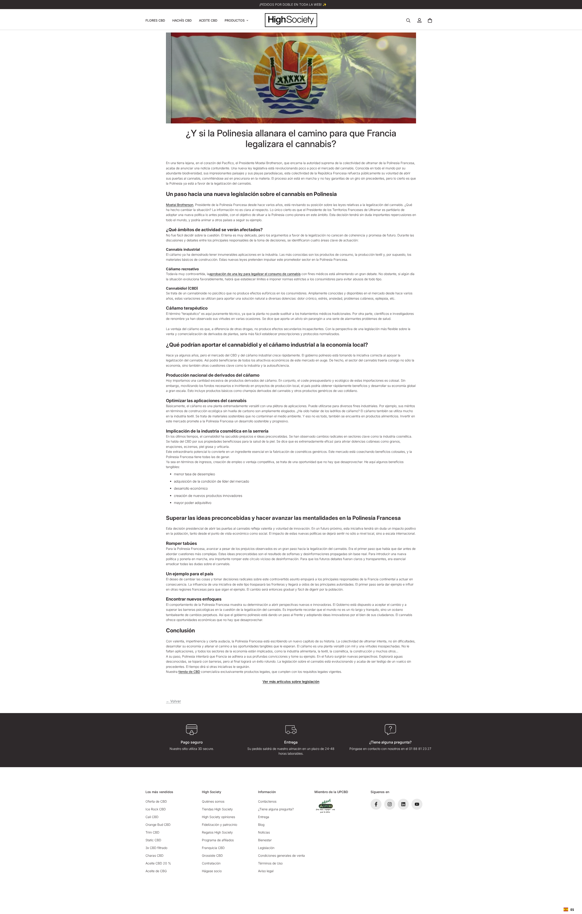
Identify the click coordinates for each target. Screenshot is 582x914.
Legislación (266, 848)
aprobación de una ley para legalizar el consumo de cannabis (255, 274)
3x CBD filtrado (156, 848)
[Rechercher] (408, 20)
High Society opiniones (218, 817)
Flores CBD (155, 20)
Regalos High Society (217, 832)
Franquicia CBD (213, 848)
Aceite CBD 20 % (158, 863)
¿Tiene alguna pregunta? (276, 809)
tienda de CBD (189, 672)
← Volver (173, 701)
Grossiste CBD (212, 855)
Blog (261, 824)
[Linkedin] (403, 804)
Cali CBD (152, 817)
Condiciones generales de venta (281, 855)
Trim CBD (152, 832)
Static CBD (153, 840)
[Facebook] (376, 804)
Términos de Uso (270, 863)
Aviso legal (265, 871)
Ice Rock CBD (156, 809)
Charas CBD (154, 855)
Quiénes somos (213, 801)
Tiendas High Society (217, 809)
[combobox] (568, 909)
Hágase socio (212, 871)
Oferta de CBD (156, 801)
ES (572, 909)
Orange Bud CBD (158, 824)
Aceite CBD (208, 20)
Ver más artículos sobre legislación (291, 681)
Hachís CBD (182, 20)
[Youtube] (416, 804)
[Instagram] (389, 804)
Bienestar (265, 840)
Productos (235, 20)
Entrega (263, 817)
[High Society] (291, 20)
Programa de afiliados (218, 840)
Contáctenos (267, 801)
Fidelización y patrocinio (219, 824)
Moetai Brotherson (179, 205)
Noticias (264, 832)
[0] (430, 20)
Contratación (211, 863)
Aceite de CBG (156, 871)
